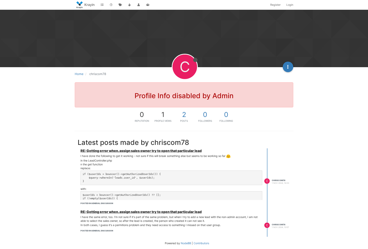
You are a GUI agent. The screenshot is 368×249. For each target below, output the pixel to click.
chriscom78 (278, 180)
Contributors (201, 243)
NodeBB (186, 243)
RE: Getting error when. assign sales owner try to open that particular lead (141, 151)
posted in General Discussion (96, 203)
